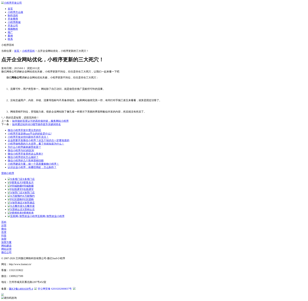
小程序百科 (28, 51)
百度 (3, 232)
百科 (3, 222)
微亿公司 (6, 252)
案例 (10, 35)
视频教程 (13, 29)
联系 (10, 39)
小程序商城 (14, 22)
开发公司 (13, 25)
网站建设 (6, 245)
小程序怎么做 (15, 12)
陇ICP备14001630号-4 (21, 288)
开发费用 (13, 18)
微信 (3, 228)
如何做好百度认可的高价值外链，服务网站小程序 (40, 121)
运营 (3, 225)
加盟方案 (6, 242)
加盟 (3, 239)
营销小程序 (7, 173)
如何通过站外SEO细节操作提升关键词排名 (36, 124)
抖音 (3, 235)
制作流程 (13, 15)
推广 (10, 32)
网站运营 (6, 249)
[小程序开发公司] (11, 2)
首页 (10, 8)
